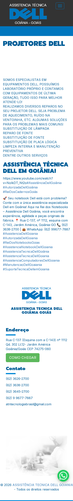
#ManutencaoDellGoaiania (22, 265)
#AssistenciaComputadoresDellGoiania (31, 260)
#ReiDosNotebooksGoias (21, 242)
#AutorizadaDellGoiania (20, 238)
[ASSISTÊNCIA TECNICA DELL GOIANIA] (36, 292)
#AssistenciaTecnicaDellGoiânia (26, 251)
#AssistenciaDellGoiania (20, 234)
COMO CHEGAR (22, 358)
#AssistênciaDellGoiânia (44, 183)
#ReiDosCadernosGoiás (20, 192)
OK (36, 480)
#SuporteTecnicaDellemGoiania (26, 269)
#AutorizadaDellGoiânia (20, 187)
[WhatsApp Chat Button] (63, 476)
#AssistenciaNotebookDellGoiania (28, 247)
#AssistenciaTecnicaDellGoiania (26, 256)
